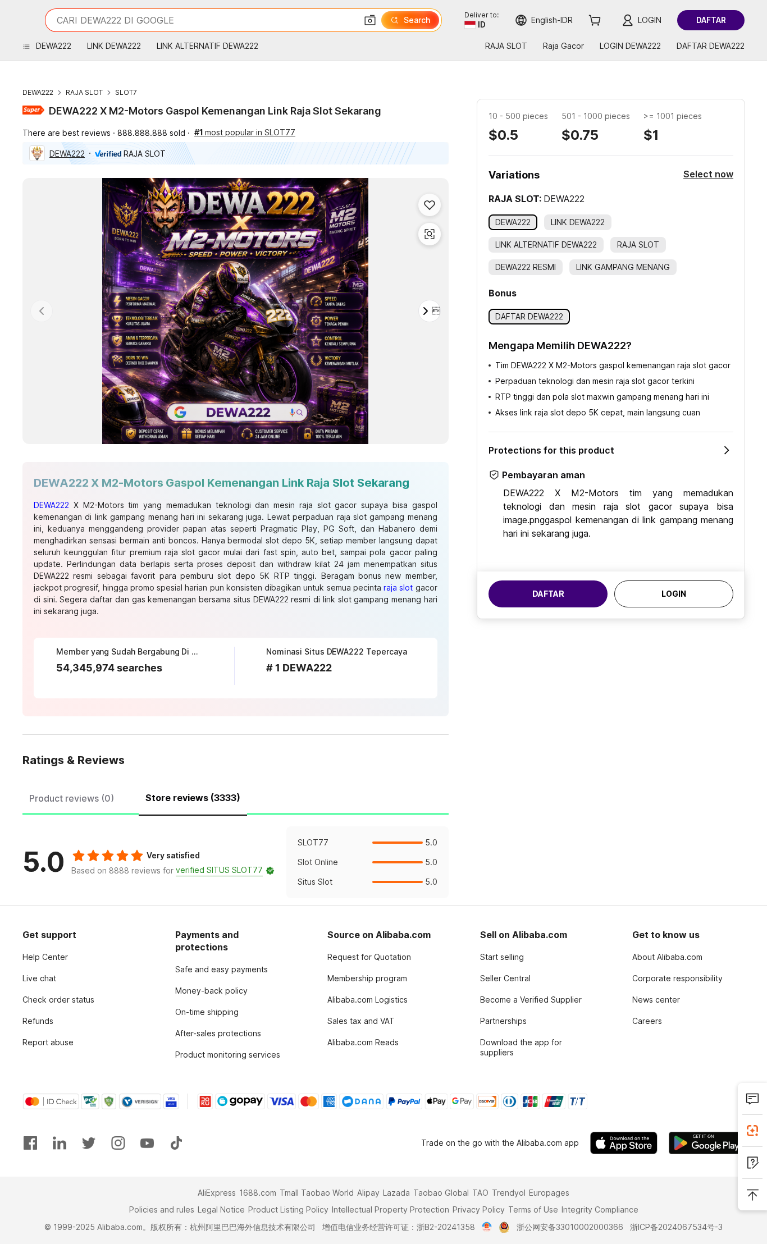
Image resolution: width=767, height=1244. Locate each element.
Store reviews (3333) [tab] (192, 797)
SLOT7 (126, 92)
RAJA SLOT (84, 92)
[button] (370, 20)
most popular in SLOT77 (244, 132)
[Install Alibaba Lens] (752, 1130)
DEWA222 (37, 92)
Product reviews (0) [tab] (71, 798)
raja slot (399, 587)
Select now (708, 174)
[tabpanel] (235, 862)
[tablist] (235, 797)
